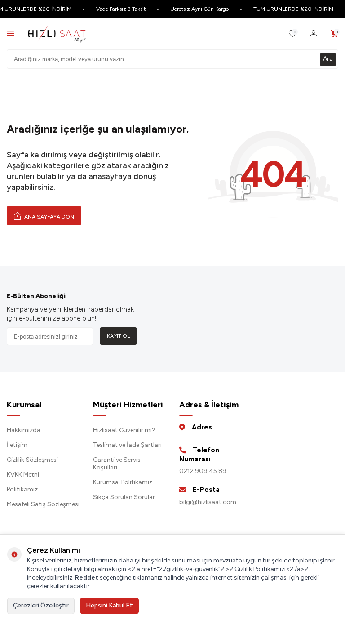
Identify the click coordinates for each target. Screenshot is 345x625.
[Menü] (10, 33)
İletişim (17, 445)
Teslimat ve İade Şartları (127, 445)
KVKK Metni (23, 474)
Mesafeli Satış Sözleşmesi (43, 504)
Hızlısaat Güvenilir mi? (124, 430)
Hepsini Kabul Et (109, 605)
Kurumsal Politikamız (122, 482)
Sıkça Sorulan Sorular (124, 497)
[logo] (57, 34)
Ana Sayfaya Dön (48, 217)
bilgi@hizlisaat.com (207, 502)
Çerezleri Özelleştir (41, 605)
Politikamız (22, 489)
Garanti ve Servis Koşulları (117, 463)
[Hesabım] (313, 34)
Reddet (86, 577)
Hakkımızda (23, 430)
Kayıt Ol (118, 336)
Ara (328, 58)
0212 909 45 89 (202, 471)
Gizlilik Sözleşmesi (32, 460)
